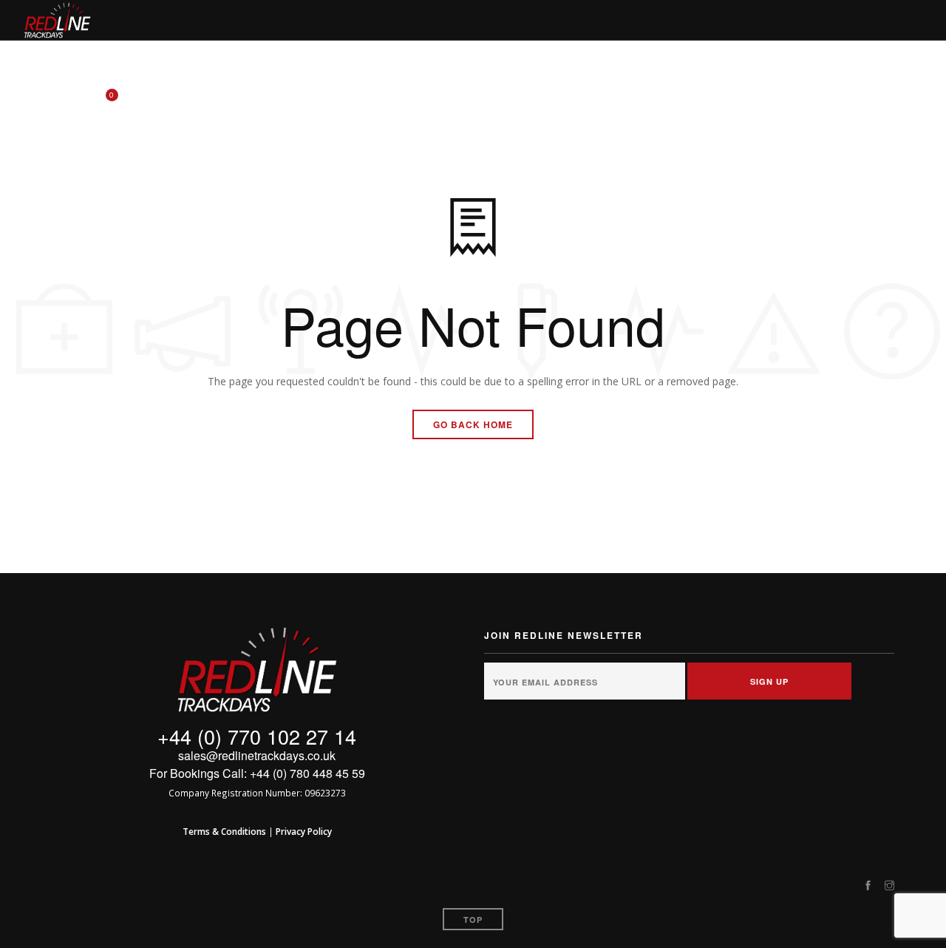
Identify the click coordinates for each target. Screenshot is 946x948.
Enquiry (688, 61)
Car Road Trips (461, 61)
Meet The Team (563, 61)
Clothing (297, 61)
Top (473, 919)
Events (93, 61)
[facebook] (868, 886)
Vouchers (372, 61)
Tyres (163, 61)
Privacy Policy (304, 831)
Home (37, 61)
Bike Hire (225, 61)
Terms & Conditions (224, 831)
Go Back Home (473, 424)
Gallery (755, 61)
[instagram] (889, 886)
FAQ (634, 61)
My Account (832, 61)
